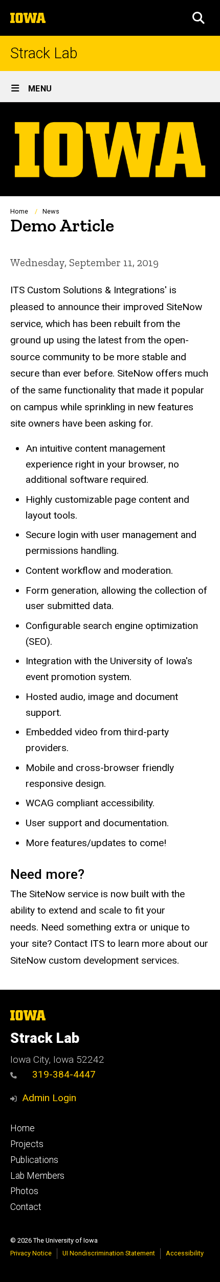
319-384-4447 (64, 1074)
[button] (198, 18)
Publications (34, 1160)
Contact (25, 1207)
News (50, 211)
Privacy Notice (31, 1253)
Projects (26, 1144)
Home (19, 211)
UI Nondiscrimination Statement (108, 1253)
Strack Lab (44, 53)
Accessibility (185, 1253)
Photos (24, 1191)
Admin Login (49, 1098)
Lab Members (37, 1176)
